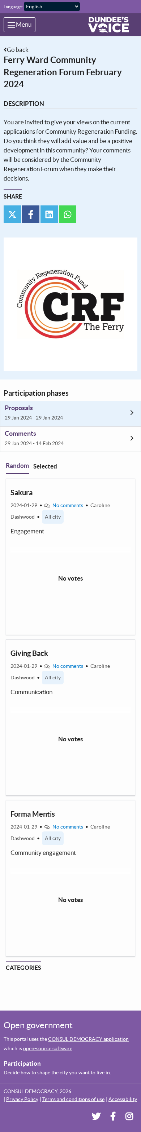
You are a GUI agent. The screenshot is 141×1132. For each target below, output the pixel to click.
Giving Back (29, 653)
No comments (67, 505)
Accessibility (122, 1099)
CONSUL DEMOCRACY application (88, 1039)
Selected (45, 466)
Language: (13, 6)
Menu (23, 24)
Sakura (21, 492)
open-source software (47, 1048)
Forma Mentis (32, 814)
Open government (38, 1025)
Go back (18, 49)
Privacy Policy (22, 1099)
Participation (22, 1063)
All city (53, 517)
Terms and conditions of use (73, 1099)
